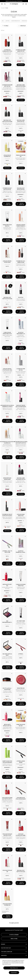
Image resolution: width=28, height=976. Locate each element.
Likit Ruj (7, 20)
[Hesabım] (23, 4)
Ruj (3, 20)
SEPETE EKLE (7, 64)
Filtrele (6, 25)
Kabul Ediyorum (14, 968)
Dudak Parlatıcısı (16, 20)
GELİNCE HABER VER (8, 204)
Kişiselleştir (14, 972)
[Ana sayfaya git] (14, 3)
